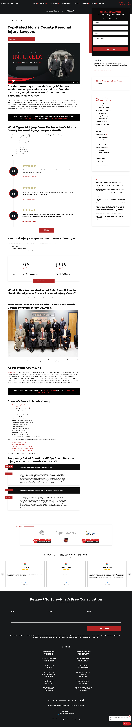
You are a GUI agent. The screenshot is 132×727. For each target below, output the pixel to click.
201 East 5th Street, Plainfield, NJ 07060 (23, 448)
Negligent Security (103, 137)
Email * (51, 611)
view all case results (43, 280)
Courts (77, 3)
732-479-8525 (49, 662)
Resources (85, 3)
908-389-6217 (49, 690)
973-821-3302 (49, 676)
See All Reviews (46, 230)
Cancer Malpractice (104, 152)
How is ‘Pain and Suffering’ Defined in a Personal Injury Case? (110, 200)
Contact (94, 3)
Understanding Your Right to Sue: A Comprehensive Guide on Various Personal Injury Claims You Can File (110, 207)
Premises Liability (100, 134)
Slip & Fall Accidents (101, 121)
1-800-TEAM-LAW (9, 3)
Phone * (89, 611)
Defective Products (101, 142)
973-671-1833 (83, 676)
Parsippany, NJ (100, 83)
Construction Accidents (102, 124)
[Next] (129, 574)
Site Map (67, 719)
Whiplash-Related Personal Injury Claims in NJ (108, 196)
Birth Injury (101, 150)
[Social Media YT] (80, 700)
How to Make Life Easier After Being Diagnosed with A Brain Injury (110, 217)
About (35, 3)
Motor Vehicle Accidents (102, 110)
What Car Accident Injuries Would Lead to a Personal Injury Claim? (110, 190)
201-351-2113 (48, 683)
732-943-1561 (83, 690)
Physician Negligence (104, 155)
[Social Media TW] (76, 700)
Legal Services (54, 3)
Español (101, 3)
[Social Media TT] (83, 700)
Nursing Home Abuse (101, 128)
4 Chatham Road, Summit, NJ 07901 (22, 450)
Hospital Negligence (104, 154)
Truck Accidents (103, 118)
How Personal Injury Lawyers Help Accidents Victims (110, 192)
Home (9, 20)
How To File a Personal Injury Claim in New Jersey (109, 182)
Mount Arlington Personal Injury (21, 407)
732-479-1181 (83, 669)
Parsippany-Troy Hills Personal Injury (22, 405)
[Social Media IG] (73, 700)
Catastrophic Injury (104, 107)
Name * (13, 611)
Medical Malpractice (101, 147)
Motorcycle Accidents (104, 115)
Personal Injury (100, 103)
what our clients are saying (102, 70)
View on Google (25, 583)
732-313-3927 (83, 662)
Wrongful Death (100, 158)
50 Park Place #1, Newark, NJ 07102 (21, 442)
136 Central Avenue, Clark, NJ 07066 (22, 446)
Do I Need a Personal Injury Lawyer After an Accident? (110, 202)
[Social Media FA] (69, 700)
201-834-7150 (83, 683)
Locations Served (66, 3)
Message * (14, 624)
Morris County (11, 372)
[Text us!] (126, 724)
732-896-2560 (49, 654)
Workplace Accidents (101, 161)
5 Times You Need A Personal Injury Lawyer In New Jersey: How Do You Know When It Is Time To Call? (109, 210)
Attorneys (43, 3)
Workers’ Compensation (102, 165)
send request (111, 49)
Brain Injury (101, 105)
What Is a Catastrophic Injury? (104, 220)
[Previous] (2, 574)
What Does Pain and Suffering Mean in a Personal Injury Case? (109, 186)
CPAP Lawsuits (102, 144)
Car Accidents (102, 113)
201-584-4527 (83, 654)
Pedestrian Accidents (104, 116)
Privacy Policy (76, 719)
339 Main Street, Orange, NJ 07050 (21, 444)
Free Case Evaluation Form (57, 118)
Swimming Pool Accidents (105, 139)
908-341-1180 (49, 669)
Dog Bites (98, 131)
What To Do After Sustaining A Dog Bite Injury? (108, 213)
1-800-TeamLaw (80, 705)
